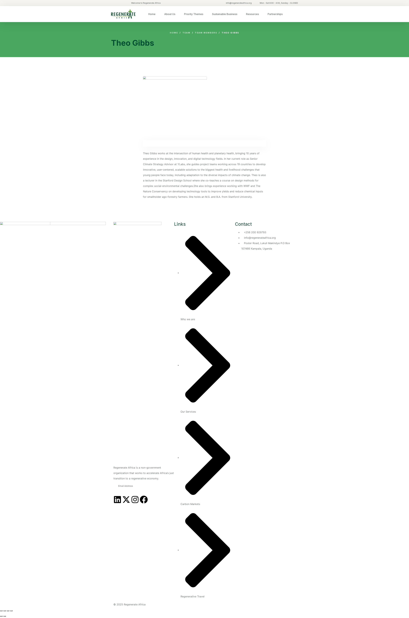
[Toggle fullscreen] (4, 610)
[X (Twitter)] (111, 3)
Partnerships (275, 14)
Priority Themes (193, 14)
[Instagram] (135, 500)
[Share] (8, 610)
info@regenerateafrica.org (239, 3)
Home (151, 14)
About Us (169, 14)
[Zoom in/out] (1, 610)
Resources (252, 14)
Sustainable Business (224, 14)
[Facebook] (144, 500)
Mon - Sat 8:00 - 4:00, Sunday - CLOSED (279, 3)
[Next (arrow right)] (4, 616)
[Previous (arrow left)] (1, 616)
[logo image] (123, 14)
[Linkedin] (117, 500)
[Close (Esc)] (11, 610)
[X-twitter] (126, 500)
